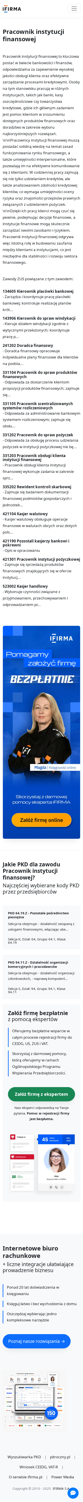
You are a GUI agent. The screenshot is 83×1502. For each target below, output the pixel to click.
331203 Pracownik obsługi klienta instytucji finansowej (34, 458)
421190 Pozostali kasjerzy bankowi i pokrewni (36, 543)
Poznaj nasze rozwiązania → (36, 1341)
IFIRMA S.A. (61, 1488)
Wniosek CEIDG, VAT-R (38, 1466)
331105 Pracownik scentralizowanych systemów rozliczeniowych (38, 406)
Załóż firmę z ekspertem (41, 1094)
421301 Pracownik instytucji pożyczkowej (41, 559)
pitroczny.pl (60, 1456)
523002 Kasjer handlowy (25, 586)
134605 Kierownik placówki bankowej (38, 291)
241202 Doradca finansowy (28, 346)
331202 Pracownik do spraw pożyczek (38, 435)
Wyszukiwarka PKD (24, 1456)
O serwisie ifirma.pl (25, 1476)
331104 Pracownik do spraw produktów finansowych (40, 375)
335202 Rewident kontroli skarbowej (37, 487)
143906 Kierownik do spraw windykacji (39, 318)
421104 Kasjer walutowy (25, 514)
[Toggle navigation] (74, 8)
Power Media (62, 1476)
